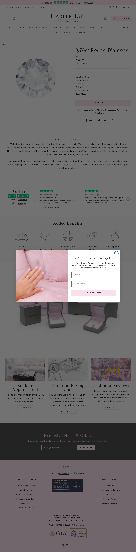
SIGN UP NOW (94, 292)
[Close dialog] (116, 253)
